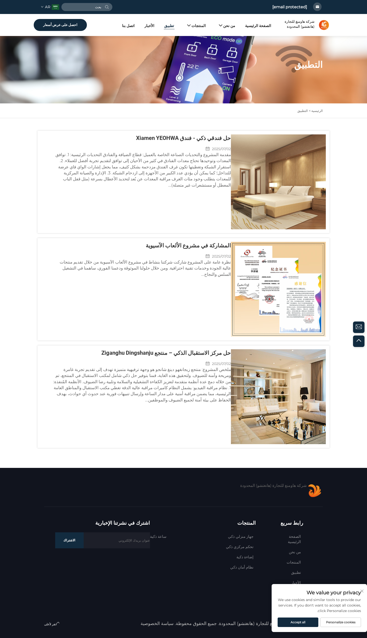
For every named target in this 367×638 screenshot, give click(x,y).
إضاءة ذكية (244, 557)
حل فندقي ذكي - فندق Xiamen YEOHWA (183, 138)
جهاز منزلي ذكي (240, 536)
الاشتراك (69, 540)
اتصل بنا (128, 25)
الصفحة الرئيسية (258, 25)
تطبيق (169, 25)
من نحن (229, 25)
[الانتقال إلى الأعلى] (359, 341)
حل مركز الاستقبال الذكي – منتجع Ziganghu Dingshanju (166, 353)
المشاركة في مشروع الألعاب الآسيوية (188, 245)
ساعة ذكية (158, 536)
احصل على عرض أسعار (60, 25)
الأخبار (149, 25)
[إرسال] (106, 7)
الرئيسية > (316, 111)
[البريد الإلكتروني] (359, 327)
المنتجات (198, 25)
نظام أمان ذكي (241, 567)
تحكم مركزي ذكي (239, 546)
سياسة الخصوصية (157, 623)
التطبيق (302, 111)
